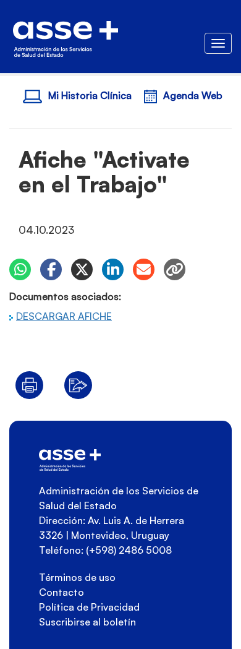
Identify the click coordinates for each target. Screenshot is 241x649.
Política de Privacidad (89, 607)
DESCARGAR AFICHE (64, 316)
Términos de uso (77, 577)
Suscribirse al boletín (87, 622)
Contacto (61, 592)
